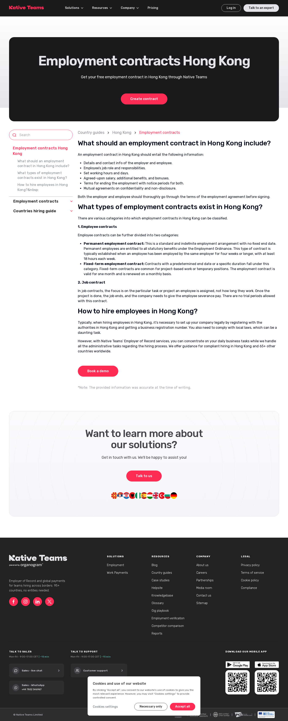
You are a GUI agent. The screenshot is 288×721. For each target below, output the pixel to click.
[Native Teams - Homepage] (26, 6)
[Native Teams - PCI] (243, 714)
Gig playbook (160, 611)
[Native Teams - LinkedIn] (37, 601)
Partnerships (205, 580)
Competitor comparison (168, 626)
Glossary (158, 603)
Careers (201, 573)
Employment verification (168, 618)
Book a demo (98, 371)
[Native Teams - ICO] (221, 714)
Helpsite (157, 588)
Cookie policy (250, 580)
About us (202, 565)
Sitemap (202, 603)
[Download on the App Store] (267, 664)
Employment (115, 565)
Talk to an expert (261, 8)
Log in (231, 8)
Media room (204, 588)
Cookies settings (105, 707)
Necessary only (151, 706)
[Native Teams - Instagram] (25, 601)
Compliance (249, 588)
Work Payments (117, 573)
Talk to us (144, 476)
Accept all (182, 706)
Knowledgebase (162, 595)
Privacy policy (250, 565)
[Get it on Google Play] (237, 664)
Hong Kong (121, 132)
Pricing (153, 8)
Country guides (91, 132)
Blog (154, 565)
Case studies (161, 580)
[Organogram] (32, 565)
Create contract (144, 99)
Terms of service (252, 573)
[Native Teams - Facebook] (13, 601)
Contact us (203, 595)
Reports (157, 633)
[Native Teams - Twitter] (49, 601)
